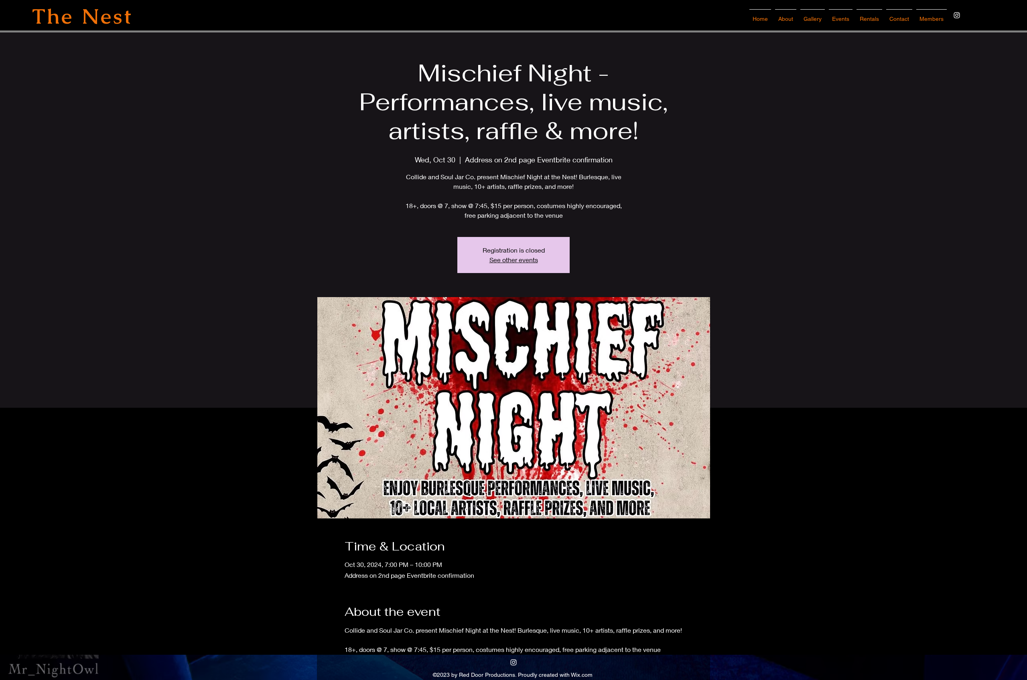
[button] (840, 15)
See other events (513, 259)
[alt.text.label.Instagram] (957, 15)
